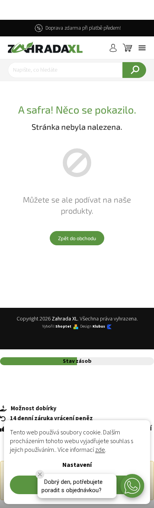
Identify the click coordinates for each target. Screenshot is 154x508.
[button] (132, 486)
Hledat (134, 70)
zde (100, 449)
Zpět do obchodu (77, 238)
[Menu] (142, 48)
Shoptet (63, 326)
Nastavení (77, 465)
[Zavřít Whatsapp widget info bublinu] (40, 474)
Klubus (98, 326)
